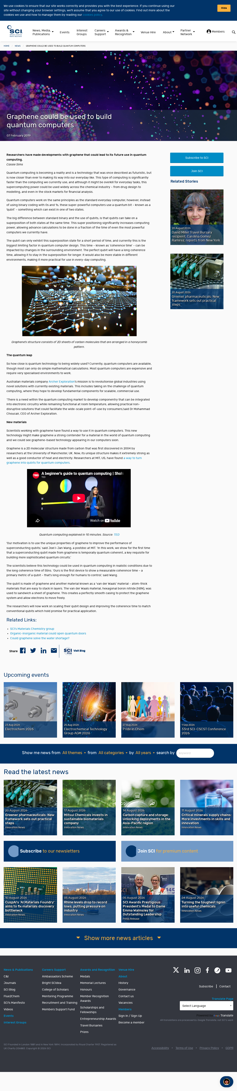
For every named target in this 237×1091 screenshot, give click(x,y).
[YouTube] (228, 970)
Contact (225, 986)
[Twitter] (176, 971)
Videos (8, 1009)
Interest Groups (82, 32)
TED (116, 534)
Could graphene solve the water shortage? (39, 638)
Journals (10, 982)
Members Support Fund (58, 1009)
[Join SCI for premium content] (132, 851)
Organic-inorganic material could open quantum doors (48, 633)
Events (64, 32)
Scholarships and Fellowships (92, 1010)
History (123, 982)
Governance (126, 989)
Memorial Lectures (93, 982)
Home (6, 46)
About (167, 32)
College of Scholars (55, 989)
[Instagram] (198, 970)
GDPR (229, 1048)
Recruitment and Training (59, 1002)
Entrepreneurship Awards (98, 1018)
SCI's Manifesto (14, 1002)
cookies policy (92, 14)
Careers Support (100, 32)
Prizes (84, 1032)
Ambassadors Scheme (57, 976)
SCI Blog (9, 989)
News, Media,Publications (42, 32)
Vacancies (125, 1002)
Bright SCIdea (51, 982)
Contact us (126, 996)
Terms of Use (184, 1048)
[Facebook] (207, 970)
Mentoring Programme (57, 996)
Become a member (131, 1022)
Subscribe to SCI (196, 157)
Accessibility (160, 1048)
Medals (85, 976)
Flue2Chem (11, 996)
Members (218, 31)
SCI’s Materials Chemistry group (32, 628)
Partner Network (186, 32)
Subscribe (206, 986)
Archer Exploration (62, 381)
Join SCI (197, 171)
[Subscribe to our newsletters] (14, 851)
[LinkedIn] (186, 970)
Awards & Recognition (123, 32)
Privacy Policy (209, 1048)
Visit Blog (79, 650)
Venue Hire (148, 32)
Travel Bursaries (91, 1025)
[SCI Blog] (217, 970)
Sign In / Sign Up (130, 1015)
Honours (86, 989)
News (18, 46)
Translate (227, 1015)
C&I (6, 976)
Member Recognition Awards (94, 999)
